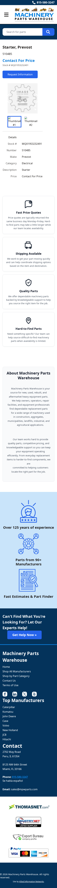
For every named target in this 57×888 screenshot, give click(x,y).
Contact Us (9, 680)
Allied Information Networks (31, 881)
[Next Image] (37, 98)
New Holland (10, 730)
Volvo (6, 725)
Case (5, 721)
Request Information (20, 74)
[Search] (48, 32)
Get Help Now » (24, 635)
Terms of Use (10, 685)
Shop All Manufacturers (17, 671)
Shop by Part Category (16, 676)
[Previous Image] (8, 98)
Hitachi (7, 739)
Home (6, 667)
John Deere (9, 716)
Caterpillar (9, 707)
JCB (4, 734)
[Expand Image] (37, 108)
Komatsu (8, 711)
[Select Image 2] (31, 121)
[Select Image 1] (14, 121)
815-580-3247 (45, 2)
